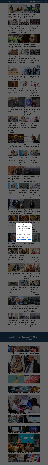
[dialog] (24, 232)
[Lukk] (31, 223)
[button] (24, 231)
